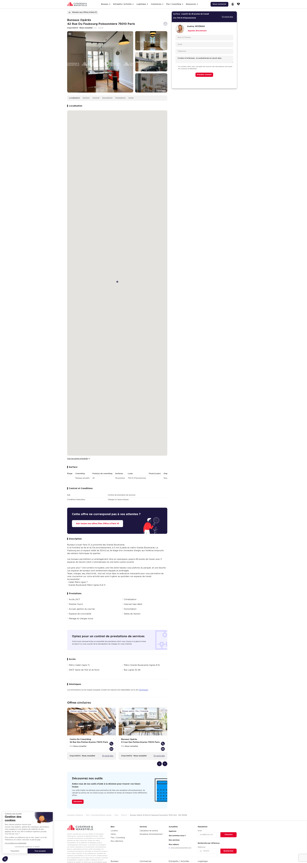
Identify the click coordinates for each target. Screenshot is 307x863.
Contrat (95, 98)
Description (107, 98)
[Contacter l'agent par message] (111, 749)
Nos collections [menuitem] (117, 841)
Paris (117, 815)
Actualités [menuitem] (173, 827)
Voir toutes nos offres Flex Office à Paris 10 (97, 524)
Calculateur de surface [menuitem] (149, 831)
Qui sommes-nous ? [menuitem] (177, 836)
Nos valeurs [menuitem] (174, 844)
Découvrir (78, 801)
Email (200, 830)
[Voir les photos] (70, 34)
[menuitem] (232, 4)
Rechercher (228, 851)
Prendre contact (204, 75)
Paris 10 (124, 815)
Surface (86, 98)
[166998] (165, 24)
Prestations (120, 98)
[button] (5, 859)
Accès (131, 98)
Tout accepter (40, 851)
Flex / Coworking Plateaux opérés (99, 815)
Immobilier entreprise (75, 815)
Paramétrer (15, 851)
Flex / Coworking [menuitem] (118, 838)
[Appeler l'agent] (111, 744)
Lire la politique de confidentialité (15, 843)
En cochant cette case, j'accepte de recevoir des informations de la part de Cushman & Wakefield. (205, 67)
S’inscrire (229, 834)
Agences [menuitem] (172, 831)
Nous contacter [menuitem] (219, 4)
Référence (201, 847)
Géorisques (143, 690)
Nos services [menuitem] (174, 840)
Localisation (74, 98)
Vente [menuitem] (113, 834)
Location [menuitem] (114, 831)
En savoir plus (107, 756)
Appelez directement (197, 31)
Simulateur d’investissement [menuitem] (151, 834)
